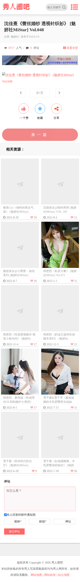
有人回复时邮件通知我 (21, 514)
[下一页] (59, 93)
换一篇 (40, 135)
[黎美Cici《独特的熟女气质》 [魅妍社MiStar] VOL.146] (20, 184)
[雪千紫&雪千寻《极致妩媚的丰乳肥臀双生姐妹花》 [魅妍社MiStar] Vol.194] (60, 374)
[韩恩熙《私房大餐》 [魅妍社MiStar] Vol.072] (60, 247)
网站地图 (36, 574)
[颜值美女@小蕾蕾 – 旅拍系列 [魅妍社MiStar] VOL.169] (20, 247)
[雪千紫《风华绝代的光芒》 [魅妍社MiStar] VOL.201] (20, 437)
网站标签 (50, 574)
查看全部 (72, 47)
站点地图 (64, 574)
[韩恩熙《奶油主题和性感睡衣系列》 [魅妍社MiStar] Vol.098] (60, 310)
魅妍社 (15, 36)
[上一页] (20, 93)
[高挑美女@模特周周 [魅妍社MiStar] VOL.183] (60, 184)
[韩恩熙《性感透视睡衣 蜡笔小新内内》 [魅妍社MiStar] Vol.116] (20, 310)
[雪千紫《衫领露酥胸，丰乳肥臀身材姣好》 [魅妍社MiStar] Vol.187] (60, 437)
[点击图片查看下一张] (40, 78)
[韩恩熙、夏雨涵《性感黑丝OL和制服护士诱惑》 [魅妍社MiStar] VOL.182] (20, 374)
